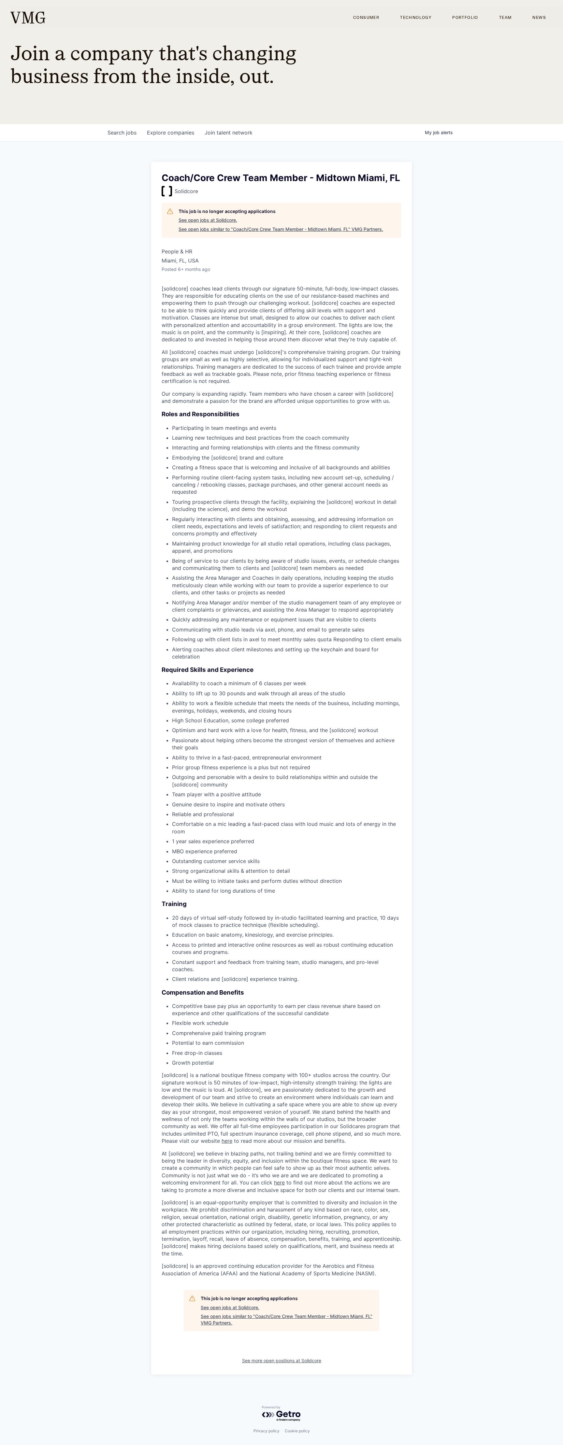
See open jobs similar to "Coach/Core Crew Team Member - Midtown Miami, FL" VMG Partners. (281, 229)
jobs (122, 132)
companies (170, 132)
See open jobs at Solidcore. (208, 220)
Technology (415, 18)
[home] (27, 17)
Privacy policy (266, 1430)
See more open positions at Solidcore (281, 1360)
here (227, 1141)
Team (505, 18)
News (539, 18)
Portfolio (465, 18)
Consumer (366, 18)
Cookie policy (297, 1430)
